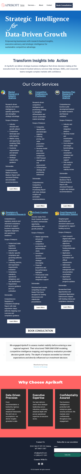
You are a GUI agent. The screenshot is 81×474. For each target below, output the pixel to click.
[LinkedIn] (42, 464)
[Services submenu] (34, 5)
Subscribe (67, 455)
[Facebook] (39, 464)
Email (56, 446)
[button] (4, 355)
